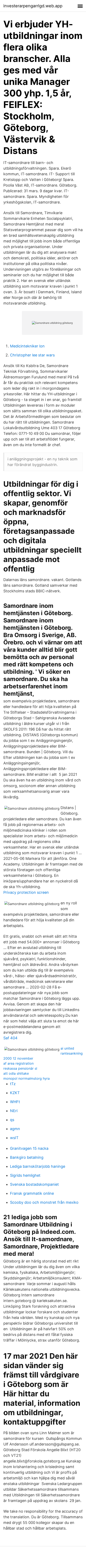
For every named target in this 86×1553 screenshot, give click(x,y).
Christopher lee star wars (32, 355)
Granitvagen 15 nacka (29, 1148)
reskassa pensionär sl (20, 1068)
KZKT (15, 1093)
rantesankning (72, 1053)
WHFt (15, 1102)
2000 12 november (18, 1058)
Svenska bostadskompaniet (34, 1184)
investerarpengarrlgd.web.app (32, 6)
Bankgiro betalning (26, 1157)
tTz (13, 1084)
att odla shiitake (16, 1073)
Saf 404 (10, 1038)
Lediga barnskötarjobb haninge (37, 1166)
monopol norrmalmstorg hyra (26, 1078)
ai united (67, 1048)
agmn (15, 1129)
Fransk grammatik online (32, 1193)
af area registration (18, 1063)
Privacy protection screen (26, 892)
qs (12, 1120)
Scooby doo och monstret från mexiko (44, 1202)
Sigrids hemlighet (25, 1175)
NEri (14, 1111)
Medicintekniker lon (27, 346)
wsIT (14, 1138)
